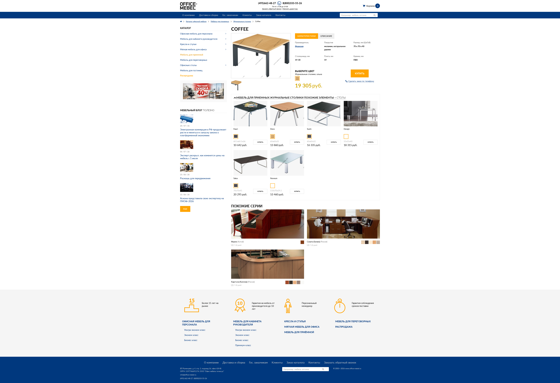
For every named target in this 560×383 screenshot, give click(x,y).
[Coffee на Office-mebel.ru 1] (236, 85)
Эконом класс (191, 335)
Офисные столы (188, 65)
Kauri (235, 129)
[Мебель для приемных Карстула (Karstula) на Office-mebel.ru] (267, 264)
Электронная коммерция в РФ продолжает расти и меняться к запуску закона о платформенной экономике (203, 132)
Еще (185, 209)
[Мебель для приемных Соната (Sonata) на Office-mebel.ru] (343, 223)
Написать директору (290, 9)
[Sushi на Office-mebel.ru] (324, 113)
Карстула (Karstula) (239, 281)
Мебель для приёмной (299, 332)
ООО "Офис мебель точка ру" (212, 371)
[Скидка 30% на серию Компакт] (203, 91)
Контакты (280, 15)
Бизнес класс (190, 340)
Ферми (234, 241)
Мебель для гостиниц (191, 70)
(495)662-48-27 (267, 3)
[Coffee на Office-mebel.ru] (261, 55)
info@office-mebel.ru (188, 375)
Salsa (235, 178)
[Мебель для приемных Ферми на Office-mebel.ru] (267, 223)
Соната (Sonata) (313, 241)
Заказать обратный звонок (271, 9)
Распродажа (186, 75)
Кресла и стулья (188, 44)
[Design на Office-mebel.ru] (361, 113)
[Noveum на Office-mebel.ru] (287, 162)
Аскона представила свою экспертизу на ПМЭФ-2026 (202, 200)
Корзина (372, 5)
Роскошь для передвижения (195, 178)
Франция (299, 46)
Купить (359, 73)
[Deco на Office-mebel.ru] (287, 113)
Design (347, 129)
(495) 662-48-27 (186, 378)
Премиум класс (243, 345)
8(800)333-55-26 (292, 3)
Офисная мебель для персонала (196, 33)
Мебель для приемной (191, 54)
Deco (272, 129)
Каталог (185, 28)
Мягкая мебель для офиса (193, 49)
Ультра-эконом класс (194, 329)
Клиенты (247, 15)
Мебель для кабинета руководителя (198, 38)
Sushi (309, 129)
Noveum (273, 178)
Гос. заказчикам (230, 15)
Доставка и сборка (208, 15)
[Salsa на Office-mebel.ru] (250, 162)
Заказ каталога (263, 15)
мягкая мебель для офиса (301, 326)
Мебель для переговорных (193, 59)
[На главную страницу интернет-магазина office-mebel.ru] (188, 5)
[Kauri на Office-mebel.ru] (250, 113)
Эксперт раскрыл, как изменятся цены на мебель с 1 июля (202, 157)
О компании (188, 15)
